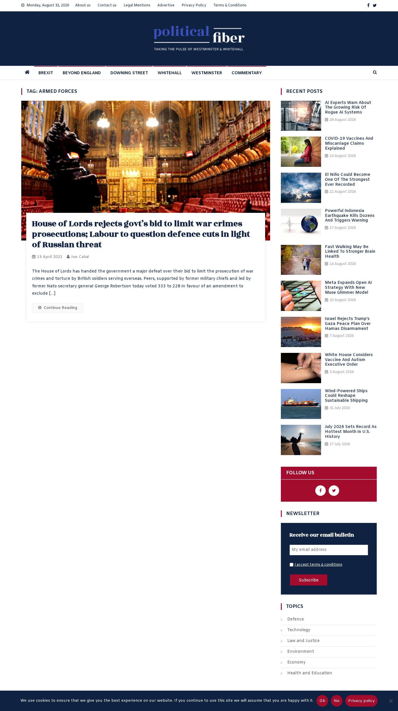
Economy (296, 662)
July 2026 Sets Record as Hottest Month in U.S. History (350, 432)
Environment (300, 652)
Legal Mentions (137, 5)
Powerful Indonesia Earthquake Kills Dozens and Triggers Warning (349, 216)
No (337, 700)
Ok (322, 700)
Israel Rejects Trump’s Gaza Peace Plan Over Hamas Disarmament (348, 324)
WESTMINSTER (206, 73)
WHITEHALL (170, 73)
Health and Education (309, 673)
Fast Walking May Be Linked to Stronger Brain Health (350, 252)
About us (83, 5)
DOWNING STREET (129, 73)
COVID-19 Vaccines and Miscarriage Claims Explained (349, 144)
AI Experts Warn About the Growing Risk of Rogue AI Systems (348, 108)
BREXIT (45, 73)
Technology (298, 630)
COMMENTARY (247, 73)
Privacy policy (361, 700)
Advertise (166, 5)
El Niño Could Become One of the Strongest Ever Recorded (347, 180)
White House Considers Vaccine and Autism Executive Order (349, 360)
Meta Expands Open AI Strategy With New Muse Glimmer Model (348, 288)
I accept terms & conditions (318, 565)
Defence (295, 619)
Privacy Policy (194, 5)
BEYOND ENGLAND (82, 73)
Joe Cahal (80, 256)
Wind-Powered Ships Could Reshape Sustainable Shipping (346, 396)
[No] (391, 701)
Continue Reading (60, 307)
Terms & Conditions (229, 5)
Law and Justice (303, 641)
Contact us (107, 5)
